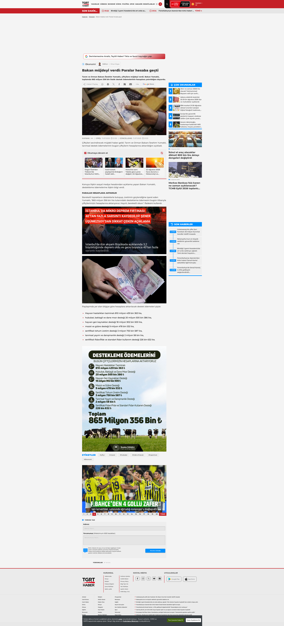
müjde (107, 143)
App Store (191, 579)
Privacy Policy (124, 581)
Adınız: (86, 524)
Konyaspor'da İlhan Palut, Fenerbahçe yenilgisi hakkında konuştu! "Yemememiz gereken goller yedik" (165, 612)
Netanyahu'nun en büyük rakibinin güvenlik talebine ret (188, 241)
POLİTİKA (125, 4)
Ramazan (117, 599)
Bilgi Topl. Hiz (124, 584)
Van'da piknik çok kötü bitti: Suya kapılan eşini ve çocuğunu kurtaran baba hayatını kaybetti (163, 609)
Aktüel (84, 597)
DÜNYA (118, 4)
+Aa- (137, 84)
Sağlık (116, 602)
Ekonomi (92, 17)
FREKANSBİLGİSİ (185, 4)
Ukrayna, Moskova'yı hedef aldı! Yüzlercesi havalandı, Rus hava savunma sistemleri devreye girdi (164, 615)
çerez (120, 619)
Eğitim (84, 609)
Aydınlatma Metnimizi (131, 621)
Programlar (118, 597)
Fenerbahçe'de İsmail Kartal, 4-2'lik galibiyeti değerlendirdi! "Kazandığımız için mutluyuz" (176, 11)
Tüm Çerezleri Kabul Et (175, 620)
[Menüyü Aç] (157, 4)
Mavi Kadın (101, 609)
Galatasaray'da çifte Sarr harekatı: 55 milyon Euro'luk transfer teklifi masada (188, 231)
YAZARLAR (95, 4)
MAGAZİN (138, 4)
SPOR (132, 4)
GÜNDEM (103, 4)
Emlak (84, 615)
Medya (100, 612)
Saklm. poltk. (108, 589)
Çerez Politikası (109, 586)
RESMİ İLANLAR (149, 4)
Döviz (83, 604)
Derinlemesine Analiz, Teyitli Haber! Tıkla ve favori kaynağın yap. (120, 56)
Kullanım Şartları (125, 576)
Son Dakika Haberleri (121, 607)
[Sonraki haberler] (162, 153)
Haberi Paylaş (92, 84)
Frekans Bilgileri (109, 584)
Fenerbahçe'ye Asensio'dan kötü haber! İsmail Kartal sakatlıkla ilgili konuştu (128, 11)
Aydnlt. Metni (124, 589)
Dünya (84, 607)
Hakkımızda (108, 576)
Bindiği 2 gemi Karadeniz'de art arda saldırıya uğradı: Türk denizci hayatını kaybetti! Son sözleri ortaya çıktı (188, 250)
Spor (116, 609)
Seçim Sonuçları (119, 604)
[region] (142, 620)
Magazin (100, 607)
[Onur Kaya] (99, 64)
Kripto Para (101, 602)
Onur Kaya (114, 64)
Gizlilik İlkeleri (124, 579)
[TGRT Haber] (85, 4)
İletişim (107, 581)
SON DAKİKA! (90, 11)
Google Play (175, 579)
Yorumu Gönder (155, 550)
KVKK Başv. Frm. (125, 591)
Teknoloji (117, 612)
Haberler (85, 17)
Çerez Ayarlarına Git (193, 620)
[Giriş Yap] (160, 4)
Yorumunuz (99, 533)
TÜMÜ (197, 11)
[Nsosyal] (124, 84)
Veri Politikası (124, 586)
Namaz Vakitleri (102, 615)
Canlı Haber (85, 602)
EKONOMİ (111, 4)
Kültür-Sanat (101, 599)
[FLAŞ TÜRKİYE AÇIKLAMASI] (124, 489)
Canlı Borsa (85, 599)
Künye (106, 579)
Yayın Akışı (118, 615)
